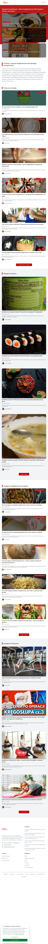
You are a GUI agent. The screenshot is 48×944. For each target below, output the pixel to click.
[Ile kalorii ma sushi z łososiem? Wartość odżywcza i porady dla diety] (24, 339)
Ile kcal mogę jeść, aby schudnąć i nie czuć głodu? (13, 23)
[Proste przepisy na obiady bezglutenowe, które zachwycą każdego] (24, 495)
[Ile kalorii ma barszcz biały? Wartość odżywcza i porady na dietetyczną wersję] (24, 436)
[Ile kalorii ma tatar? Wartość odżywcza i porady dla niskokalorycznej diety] (24, 383)
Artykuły (26, 826)
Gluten (25, 856)
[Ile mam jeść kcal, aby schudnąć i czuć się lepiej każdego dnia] (24, 97)
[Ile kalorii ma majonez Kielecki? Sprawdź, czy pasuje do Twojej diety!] (24, 293)
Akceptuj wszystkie (15, 940)
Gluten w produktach (28, 867)
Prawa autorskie (12, 874)
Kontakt (27, 874)
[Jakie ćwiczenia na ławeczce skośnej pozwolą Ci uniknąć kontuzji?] (24, 661)
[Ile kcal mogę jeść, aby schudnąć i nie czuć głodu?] (24, 20)
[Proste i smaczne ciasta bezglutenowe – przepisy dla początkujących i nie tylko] (24, 185)
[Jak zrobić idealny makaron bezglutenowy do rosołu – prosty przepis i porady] (24, 581)
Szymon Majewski (8, 319)
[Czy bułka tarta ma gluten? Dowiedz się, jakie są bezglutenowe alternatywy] (24, 50)
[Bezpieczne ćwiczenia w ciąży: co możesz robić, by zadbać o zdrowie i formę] (24, 745)
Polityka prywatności (20, 874)
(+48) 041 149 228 (7, 844)
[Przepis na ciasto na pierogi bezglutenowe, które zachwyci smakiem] (24, 523)
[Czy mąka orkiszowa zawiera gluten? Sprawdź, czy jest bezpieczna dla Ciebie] (24, 125)
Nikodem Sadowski (8, 726)
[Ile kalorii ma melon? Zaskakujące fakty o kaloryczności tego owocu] (24, 35)
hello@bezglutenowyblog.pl (9, 846)
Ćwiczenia (26, 862)
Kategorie (27, 853)
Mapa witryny (24, 876)
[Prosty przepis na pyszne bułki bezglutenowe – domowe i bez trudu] (24, 243)
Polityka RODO (32, 874)
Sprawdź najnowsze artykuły (24, 264)
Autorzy (4, 853)
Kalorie (25, 860)
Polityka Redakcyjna (40, 874)
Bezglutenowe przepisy (29, 858)
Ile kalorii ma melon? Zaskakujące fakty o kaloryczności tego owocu (17, 38)
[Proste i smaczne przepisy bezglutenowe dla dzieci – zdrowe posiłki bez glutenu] (24, 611)
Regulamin (6, 874)
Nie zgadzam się (15, 937)
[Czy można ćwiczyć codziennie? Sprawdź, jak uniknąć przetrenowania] (24, 215)
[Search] (44, 2)
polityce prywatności (19, 934)
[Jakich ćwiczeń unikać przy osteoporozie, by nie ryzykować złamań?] (24, 786)
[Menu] (42, 2)
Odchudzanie (27, 865)
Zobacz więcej (24, 474)
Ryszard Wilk (7, 469)
